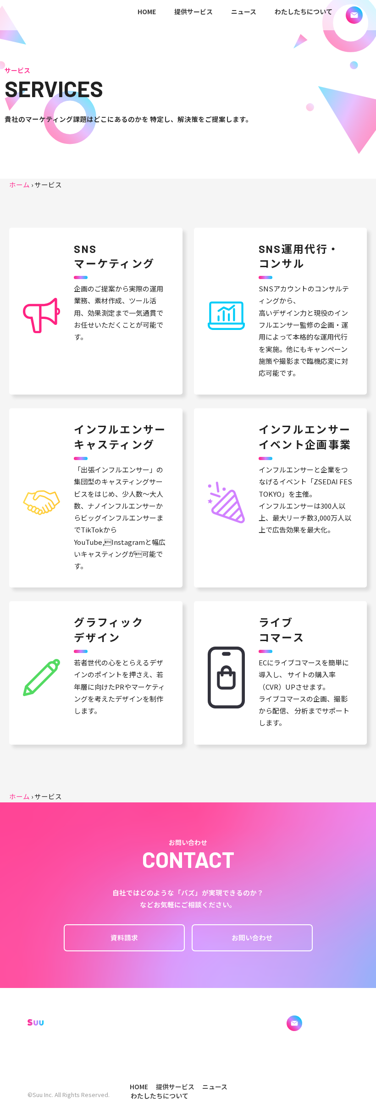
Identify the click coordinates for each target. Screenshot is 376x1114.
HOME (147, 11)
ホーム (19, 184)
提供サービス (193, 11)
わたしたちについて (303, 11)
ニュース (243, 11)
